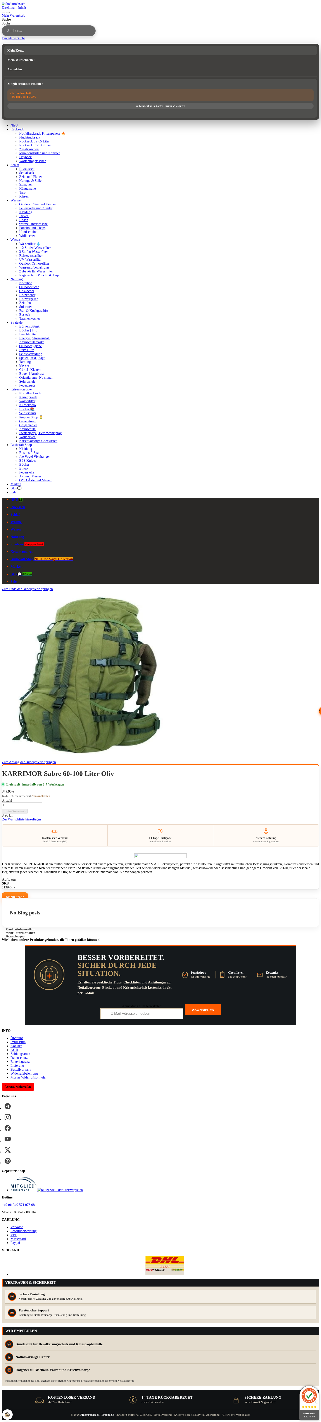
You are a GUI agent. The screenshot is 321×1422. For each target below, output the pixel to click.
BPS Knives (27, 460)
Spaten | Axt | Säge (32, 358)
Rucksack (17, 129)
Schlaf (14, 165)
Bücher (24, 464)
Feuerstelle (26, 472)
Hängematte (27, 188)
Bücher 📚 (27, 409)
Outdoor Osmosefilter (34, 263)
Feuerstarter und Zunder (35, 208)
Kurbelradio (27, 405)
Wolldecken (27, 236)
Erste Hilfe (26, 350)
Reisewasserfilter (31, 255)
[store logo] (13, 3)
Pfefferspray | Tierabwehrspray (40, 433)
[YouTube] (7, 1139)
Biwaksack (27, 169)
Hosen (23, 220)
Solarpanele (27, 381)
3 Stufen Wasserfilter (33, 251)
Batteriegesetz (20, 1061)
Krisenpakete (28, 397)
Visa (13, 1235)
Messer (24, 366)
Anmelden (14, 69)
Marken (15, 484)
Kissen (24, 196)
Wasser (15, 239)
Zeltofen (25, 303)
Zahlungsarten (20, 1054)
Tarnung (25, 362)
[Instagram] (7, 1117)
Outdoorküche (29, 287)
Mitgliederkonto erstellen (25, 83)
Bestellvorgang (20, 1069)
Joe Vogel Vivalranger (34, 456)
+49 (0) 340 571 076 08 (18, 1205)
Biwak (23, 468)
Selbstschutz (27, 413)
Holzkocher (27, 295)
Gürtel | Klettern (30, 369)
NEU (14, 125)
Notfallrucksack (30, 393)
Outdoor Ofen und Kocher (37, 204)
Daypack (25, 157)
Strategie (16, 322)
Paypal (15, 1243)
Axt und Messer (30, 476)
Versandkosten (41, 796)
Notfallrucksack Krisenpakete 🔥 (42, 133)
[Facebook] (7, 1128)
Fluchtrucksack (29, 137)
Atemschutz (27, 429)
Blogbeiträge (15, 896)
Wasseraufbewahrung (34, 267)
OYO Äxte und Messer (35, 480)
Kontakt (16, 1046)
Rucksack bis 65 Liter (34, 141)
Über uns (16, 1038)
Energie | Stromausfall (34, 338)
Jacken (24, 216)
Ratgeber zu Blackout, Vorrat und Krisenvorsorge (53, 1370)
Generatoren (27, 421)
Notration (25, 283)
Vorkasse (16, 1227)
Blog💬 (16, 488)
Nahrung (16, 279)
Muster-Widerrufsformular (28, 1077)
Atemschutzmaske (31, 342)
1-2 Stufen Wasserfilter (35, 248)
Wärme (15, 200)
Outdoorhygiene (30, 346)
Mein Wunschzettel (21, 60)
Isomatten (26, 184)
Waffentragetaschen (32, 161)
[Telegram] (7, 1106)
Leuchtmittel (27, 334)
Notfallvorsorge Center (33, 1357)
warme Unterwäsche (33, 224)
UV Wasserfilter (30, 259)
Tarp (22, 192)
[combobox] (49, 30)
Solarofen (26, 307)
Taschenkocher (29, 318)
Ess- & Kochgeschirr (33, 310)
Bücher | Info (28, 330)
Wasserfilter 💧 (30, 244)
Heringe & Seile (30, 180)
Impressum (18, 1042)
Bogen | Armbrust (31, 373)
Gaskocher (26, 291)
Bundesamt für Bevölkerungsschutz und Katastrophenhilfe (59, 1344)
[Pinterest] (7, 1160)
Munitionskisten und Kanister (39, 153)
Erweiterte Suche (13, 38)
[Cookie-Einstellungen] (7, 1414)
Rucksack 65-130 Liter (35, 145)
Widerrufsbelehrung (24, 1073)
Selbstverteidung (30, 354)
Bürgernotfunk (29, 326)
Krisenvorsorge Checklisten (38, 441)
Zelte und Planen (31, 177)
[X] (7, 1150)
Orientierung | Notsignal (35, 377)
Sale (13, 492)
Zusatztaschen (29, 149)
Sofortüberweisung (23, 1231)
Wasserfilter (27, 401)
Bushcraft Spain (30, 452)
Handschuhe (27, 232)
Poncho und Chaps (32, 228)
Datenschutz (19, 1058)
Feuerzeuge (27, 385)
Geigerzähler (28, 425)
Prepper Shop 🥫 (31, 417)
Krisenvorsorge (21, 389)
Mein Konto (15, 50)
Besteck (24, 314)
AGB (14, 1050)
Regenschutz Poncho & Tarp (39, 275)
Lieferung (17, 1065)
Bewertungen (15, 936)
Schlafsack (26, 173)
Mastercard (18, 1239)
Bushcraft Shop (21, 445)
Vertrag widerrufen (18, 1086)
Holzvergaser (28, 299)
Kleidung (25, 212)
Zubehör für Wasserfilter (36, 271)
